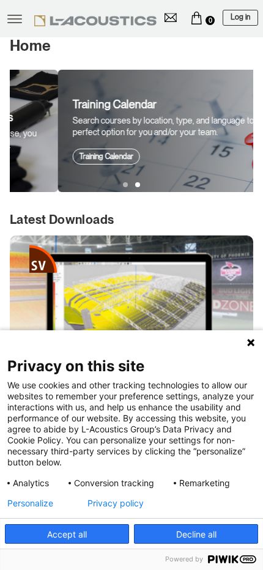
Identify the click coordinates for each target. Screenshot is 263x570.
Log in (240, 17)
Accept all (67, 534)
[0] (196, 17)
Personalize (30, 503)
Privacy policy (115, 503)
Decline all (196, 534)
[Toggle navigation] (14, 19)
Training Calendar (58, 156)
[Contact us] (170, 17)
